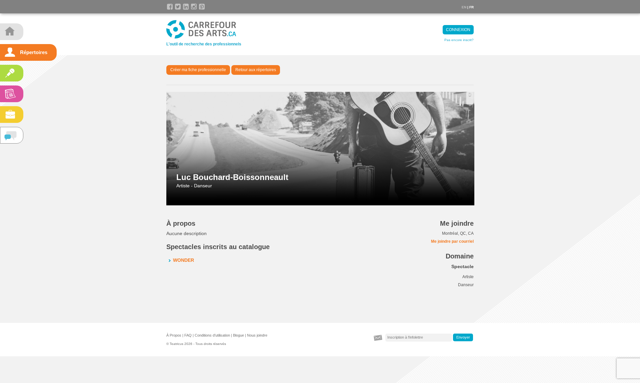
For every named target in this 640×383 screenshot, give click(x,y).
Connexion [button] (458, 29)
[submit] (463, 338)
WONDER (183, 260)
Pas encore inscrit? (459, 40)
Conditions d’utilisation (212, 335)
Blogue (238, 335)
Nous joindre (257, 335)
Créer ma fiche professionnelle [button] (198, 69)
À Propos (173, 335)
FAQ (188, 335)
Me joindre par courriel (452, 241)
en (464, 7)
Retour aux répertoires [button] (255, 69)
